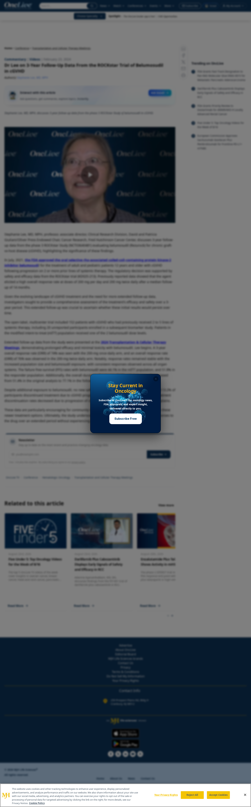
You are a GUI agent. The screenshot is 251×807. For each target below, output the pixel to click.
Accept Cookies (218, 795)
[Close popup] (155, 378)
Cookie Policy (37, 803)
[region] (125, 795)
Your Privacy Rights (166, 795)
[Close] (245, 795)
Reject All (192, 795)
